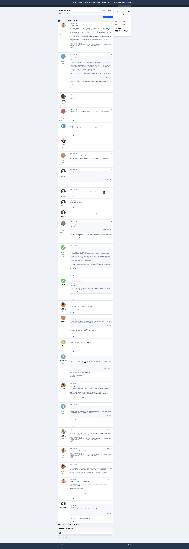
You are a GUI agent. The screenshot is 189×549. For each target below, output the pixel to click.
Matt (63, 345)
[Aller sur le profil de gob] (63, 126)
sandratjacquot (63, 114)
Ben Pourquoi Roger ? (63, 60)
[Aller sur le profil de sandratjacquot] (63, 111)
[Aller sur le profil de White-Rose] (63, 247)
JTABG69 (127, 24)
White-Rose (63, 251)
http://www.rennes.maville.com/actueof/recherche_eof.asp (80, 342)
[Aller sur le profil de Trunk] (116, 24)
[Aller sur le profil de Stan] (59, 13)
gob (63, 129)
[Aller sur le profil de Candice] (63, 140)
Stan (62, 13)
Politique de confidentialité (66, 547)
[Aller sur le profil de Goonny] (63, 96)
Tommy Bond (63, 159)
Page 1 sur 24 (76, 20)
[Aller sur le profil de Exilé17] (63, 304)
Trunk (119, 24)
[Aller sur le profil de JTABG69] (124, 24)
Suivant (69, 20)
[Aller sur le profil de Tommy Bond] (63, 155)
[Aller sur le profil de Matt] (63, 342)
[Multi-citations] (70, 51)
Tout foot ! (72, 13)
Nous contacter (73, 547)
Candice (63, 144)
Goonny (63, 100)
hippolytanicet (63, 227)
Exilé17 (63, 308)
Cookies (78, 547)
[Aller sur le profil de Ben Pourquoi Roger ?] (63, 56)
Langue (59, 547)
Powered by (126, 547)
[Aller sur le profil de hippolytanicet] (63, 223)
